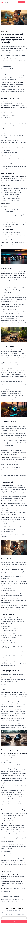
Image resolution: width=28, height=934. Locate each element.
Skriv (14, 921)
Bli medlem (21, 2)
